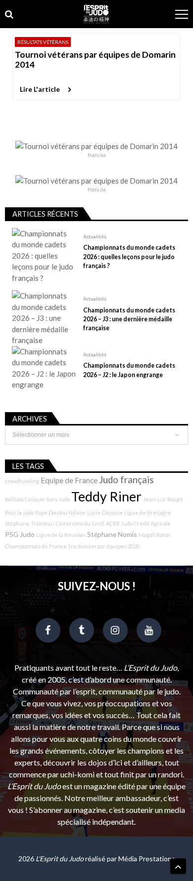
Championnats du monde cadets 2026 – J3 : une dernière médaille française (129, 319)
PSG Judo (20, 534)
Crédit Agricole (152, 523)
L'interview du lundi (79, 523)
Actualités (94, 236)
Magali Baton (155, 535)
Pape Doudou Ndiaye (60, 512)
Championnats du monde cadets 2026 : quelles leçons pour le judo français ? (129, 256)
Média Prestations (146, 858)
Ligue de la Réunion (61, 535)
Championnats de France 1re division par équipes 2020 (72, 546)
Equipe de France (69, 480)
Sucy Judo (58, 499)
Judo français (126, 479)
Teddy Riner (106, 496)
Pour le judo (19, 512)
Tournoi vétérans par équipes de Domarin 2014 (95, 59)
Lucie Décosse (105, 512)
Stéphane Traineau (29, 523)
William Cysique (25, 499)
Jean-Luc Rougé (163, 499)
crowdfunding (22, 481)
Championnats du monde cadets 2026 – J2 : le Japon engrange (129, 370)
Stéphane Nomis (112, 534)
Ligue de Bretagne (147, 512)
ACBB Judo (119, 523)
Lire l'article (40, 89)
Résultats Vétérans (42, 42)
